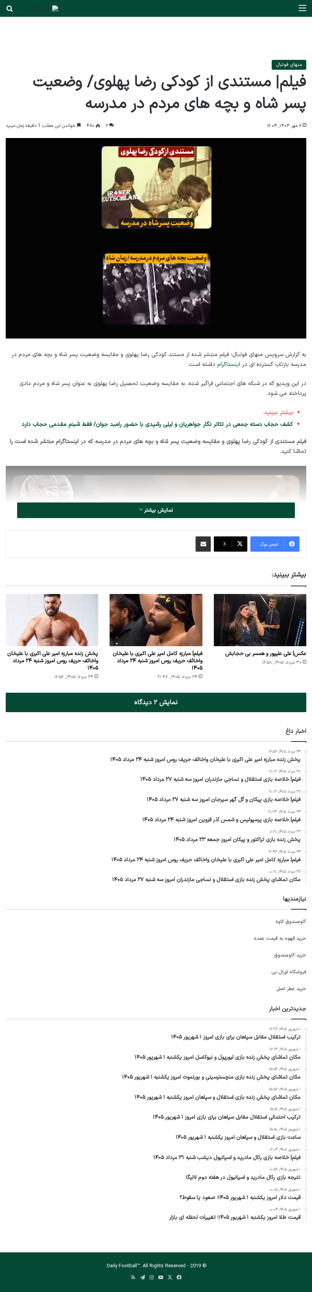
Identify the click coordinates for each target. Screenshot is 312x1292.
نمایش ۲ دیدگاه (156, 702)
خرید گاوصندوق (290, 955)
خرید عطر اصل (291, 989)
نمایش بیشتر (158, 510)
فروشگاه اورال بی (288, 972)
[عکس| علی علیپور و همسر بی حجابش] (260, 620)
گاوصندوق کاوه (290, 922)
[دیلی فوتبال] (43, 8)
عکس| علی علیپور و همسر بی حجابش (265, 654)
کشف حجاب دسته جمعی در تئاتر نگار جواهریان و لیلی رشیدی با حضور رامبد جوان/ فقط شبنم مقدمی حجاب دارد (157, 424)
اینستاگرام (228, 364)
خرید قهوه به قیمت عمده (280, 938)
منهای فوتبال (289, 65)
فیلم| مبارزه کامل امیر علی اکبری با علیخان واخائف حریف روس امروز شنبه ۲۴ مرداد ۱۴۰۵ (157, 661)
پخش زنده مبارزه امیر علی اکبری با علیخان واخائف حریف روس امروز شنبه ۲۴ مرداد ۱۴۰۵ (52, 661)
